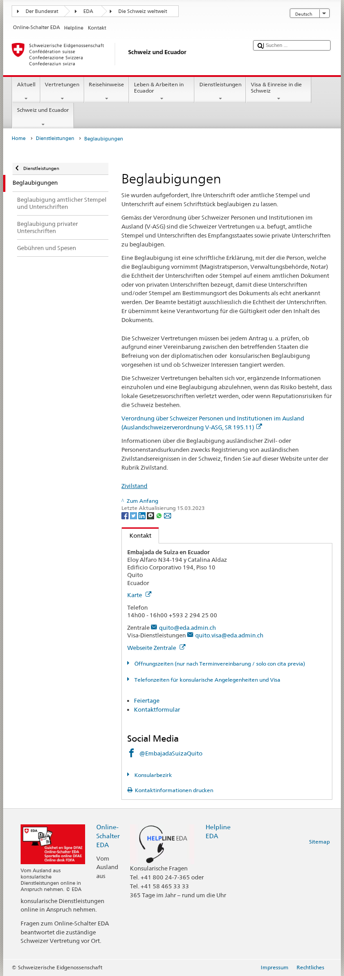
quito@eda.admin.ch (187, 627)
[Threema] (151, 515)
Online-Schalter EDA (108, 836)
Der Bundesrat (42, 11)
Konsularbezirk (152, 775)
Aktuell (26, 84)
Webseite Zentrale (152, 647)
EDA (88, 11)
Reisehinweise (106, 84)
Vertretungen (62, 84)
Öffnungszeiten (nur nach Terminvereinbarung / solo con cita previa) (219, 663)
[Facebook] (125, 515)
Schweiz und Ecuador (43, 109)
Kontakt (136, 535)
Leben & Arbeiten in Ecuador (159, 87)
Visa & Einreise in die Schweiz (276, 87)
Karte (135, 594)
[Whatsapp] (159, 515)
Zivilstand (134, 485)
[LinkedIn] (142, 515)
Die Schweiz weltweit (142, 11)
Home (19, 138)
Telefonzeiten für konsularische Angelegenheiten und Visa (206, 679)
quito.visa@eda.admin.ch (229, 635)
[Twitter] (134, 515)
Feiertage (146, 700)
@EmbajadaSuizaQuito (170, 753)
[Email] (167, 515)
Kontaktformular (157, 709)
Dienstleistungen (220, 84)
